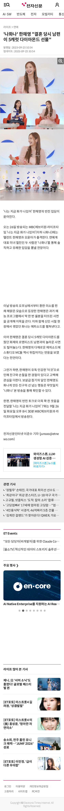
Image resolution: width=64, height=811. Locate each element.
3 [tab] (27, 611)
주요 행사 (10, 565)
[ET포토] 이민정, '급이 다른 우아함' (17, 763)
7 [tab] (41, 611)
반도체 (21, 14)
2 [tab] (23, 611)
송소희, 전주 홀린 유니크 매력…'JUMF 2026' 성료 (18, 743)
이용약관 (20, 786)
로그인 (7, 786)
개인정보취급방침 (39, 786)
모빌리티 (47, 14)
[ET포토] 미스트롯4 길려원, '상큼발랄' (17, 704)
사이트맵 (22, 791)
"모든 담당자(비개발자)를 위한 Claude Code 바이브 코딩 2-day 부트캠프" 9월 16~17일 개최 (32, 541)
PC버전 (36, 791)
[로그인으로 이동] (57, 4)
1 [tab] (19, 611)
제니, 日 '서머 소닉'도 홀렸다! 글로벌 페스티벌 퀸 (17, 684)
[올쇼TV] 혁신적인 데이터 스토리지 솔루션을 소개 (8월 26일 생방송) (32, 549)
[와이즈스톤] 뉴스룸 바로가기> (44, 464)
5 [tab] (34, 611)
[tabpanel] (32, 589)
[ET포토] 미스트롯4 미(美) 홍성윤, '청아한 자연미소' (17, 724)
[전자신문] (32, 5)
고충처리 (9, 791)
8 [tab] (45, 611)
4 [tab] (30, 611)
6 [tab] (37, 611)
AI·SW (7, 14)
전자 (33, 14)
